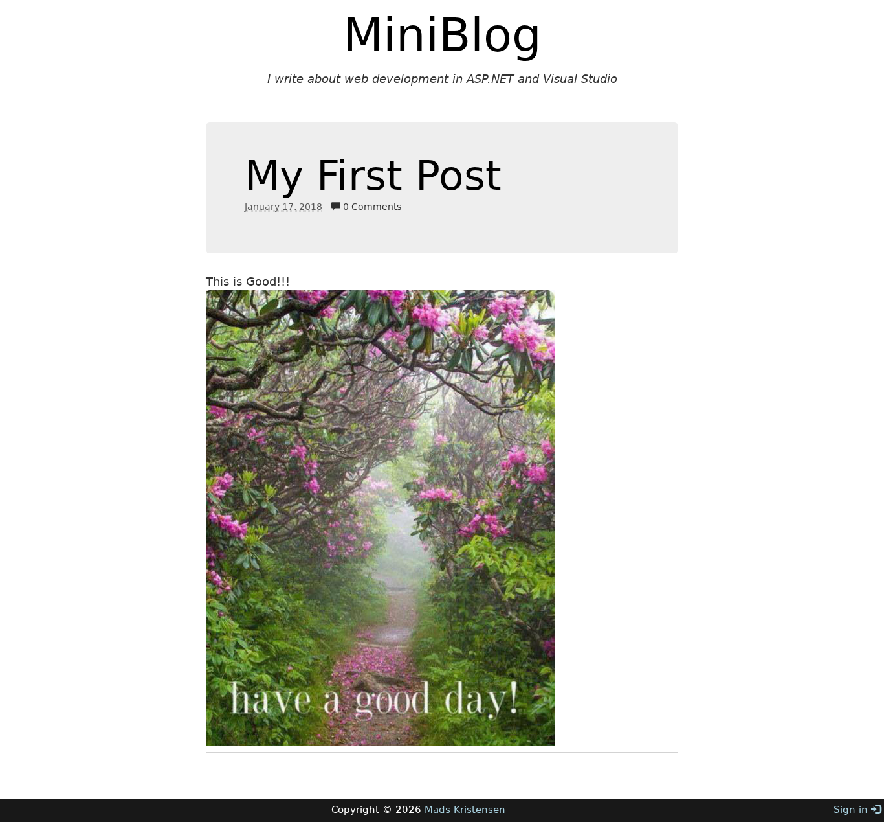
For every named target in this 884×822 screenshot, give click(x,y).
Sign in (852, 810)
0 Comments (370, 206)
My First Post (373, 176)
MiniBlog (442, 35)
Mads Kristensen (465, 810)
